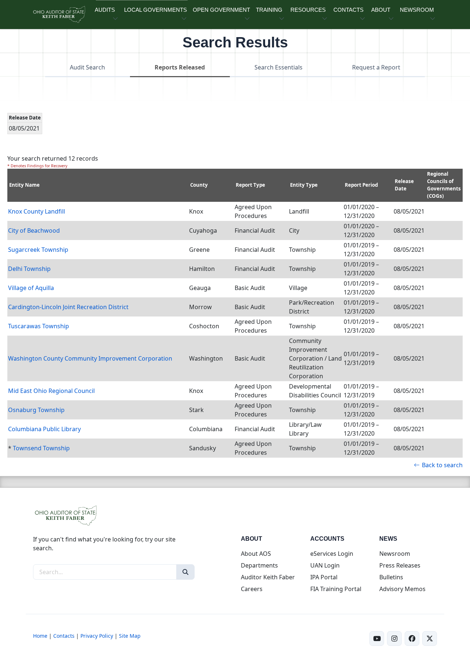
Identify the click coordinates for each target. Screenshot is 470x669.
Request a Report (376, 67)
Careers (252, 589)
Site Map (130, 635)
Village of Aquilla (31, 288)
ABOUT (380, 10)
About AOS (256, 554)
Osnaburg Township (36, 410)
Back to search (442, 465)
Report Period (361, 185)
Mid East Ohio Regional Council (51, 391)
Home (40, 635)
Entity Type (304, 185)
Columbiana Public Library (44, 429)
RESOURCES (308, 10)
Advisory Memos (402, 589)
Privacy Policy (96, 635)
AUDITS (105, 10)
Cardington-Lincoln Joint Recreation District (68, 307)
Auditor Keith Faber (268, 577)
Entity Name (24, 185)
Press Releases (399, 565)
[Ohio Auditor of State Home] (59, 14)
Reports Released (180, 67)
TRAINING (269, 10)
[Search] (185, 572)
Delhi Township (29, 269)
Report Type (250, 185)
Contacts (64, 635)
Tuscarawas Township (38, 326)
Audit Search (87, 67)
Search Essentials (278, 67)
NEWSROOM (417, 10)
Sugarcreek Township (38, 250)
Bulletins (391, 577)
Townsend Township (41, 448)
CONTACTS (348, 10)
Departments (259, 565)
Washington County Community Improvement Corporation (90, 358)
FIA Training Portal (335, 589)
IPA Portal (323, 577)
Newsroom (394, 554)
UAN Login (325, 565)
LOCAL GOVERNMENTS (155, 10)
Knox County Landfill (36, 211)
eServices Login (331, 554)
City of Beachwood (34, 230)
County (199, 185)
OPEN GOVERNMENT (221, 10)
